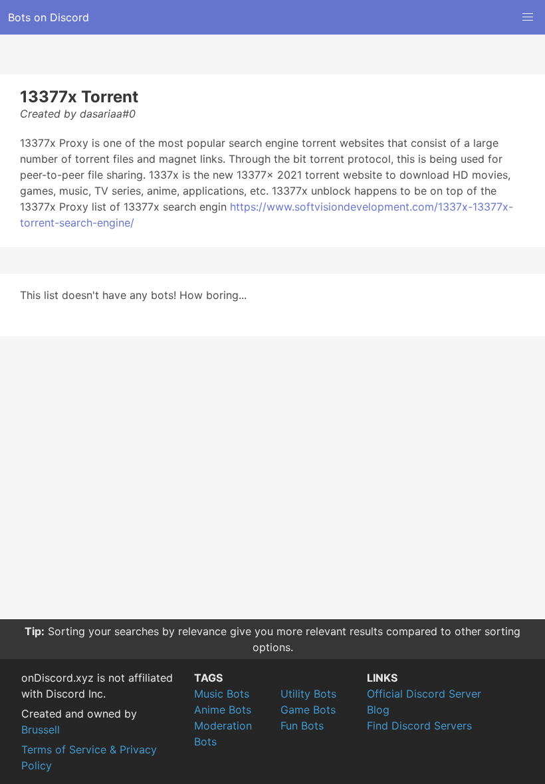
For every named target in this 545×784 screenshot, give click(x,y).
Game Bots (308, 709)
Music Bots (221, 693)
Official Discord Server (424, 693)
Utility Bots (308, 693)
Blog (378, 709)
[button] (527, 17)
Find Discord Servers (419, 725)
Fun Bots (302, 725)
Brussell (40, 729)
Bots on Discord (48, 17)
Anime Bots (222, 709)
